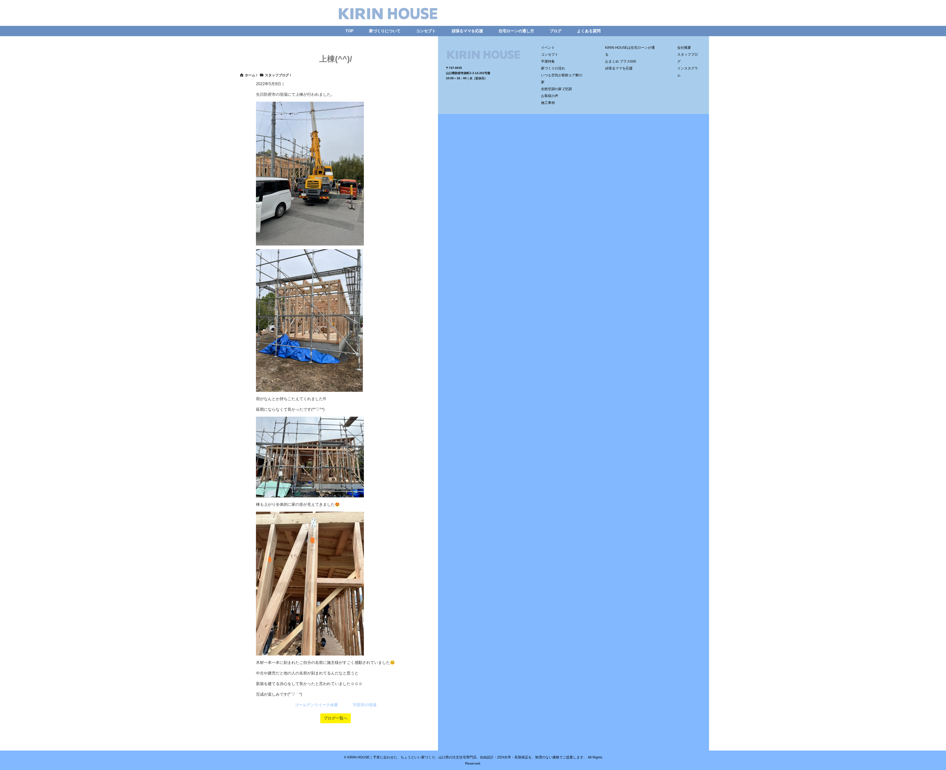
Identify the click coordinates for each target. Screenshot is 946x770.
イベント (548, 47)
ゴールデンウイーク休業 (316, 705)
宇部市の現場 (364, 705)
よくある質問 (589, 31)
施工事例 (548, 103)
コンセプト (426, 31)
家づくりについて (385, 31)
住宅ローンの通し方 (516, 31)
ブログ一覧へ (335, 718)
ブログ (555, 31)
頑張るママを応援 (467, 31)
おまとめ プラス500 (620, 61)
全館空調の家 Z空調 (556, 89)
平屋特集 (548, 61)
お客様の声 (549, 96)
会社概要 (684, 47)
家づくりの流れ (553, 68)
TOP (349, 31)
